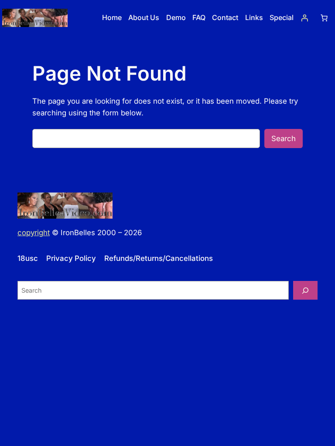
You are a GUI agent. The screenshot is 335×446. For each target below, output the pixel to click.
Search (283, 138)
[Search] (305, 290)
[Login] (304, 18)
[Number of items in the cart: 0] (324, 18)
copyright (33, 232)
